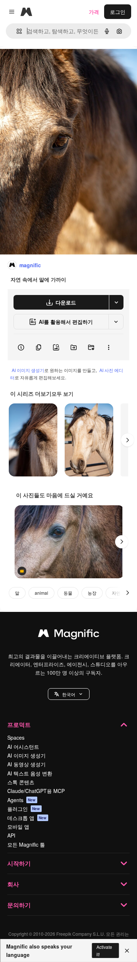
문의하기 (19, 905)
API (11, 835)
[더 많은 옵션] (108, 347)
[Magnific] (68, 634)
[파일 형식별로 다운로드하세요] (116, 302)
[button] (69, 694)
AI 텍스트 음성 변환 (29, 773)
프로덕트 (19, 724)
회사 (13, 884)
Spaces (15, 737)
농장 (92, 593)
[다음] (127, 439)
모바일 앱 (18, 826)
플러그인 (23, 808)
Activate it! (104, 950)
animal (41, 593)
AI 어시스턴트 (23, 746)
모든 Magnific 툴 (26, 844)
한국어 (68, 694)
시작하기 (19, 863)
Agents (21, 800)
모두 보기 (62, 393)
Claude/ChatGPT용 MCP (36, 790)
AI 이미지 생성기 (28, 370)
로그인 (117, 11)
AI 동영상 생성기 (26, 764)
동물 (68, 593)
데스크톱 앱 (27, 817)
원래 (42, 62)
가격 (94, 11)
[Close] (127, 950)
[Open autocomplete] (16, 31)
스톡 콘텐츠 (20, 782)
